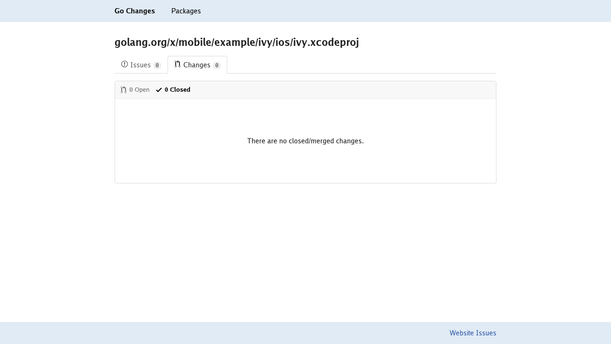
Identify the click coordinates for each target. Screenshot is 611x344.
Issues (144, 65)
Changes (201, 65)
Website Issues (473, 333)
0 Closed (177, 89)
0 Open (139, 89)
